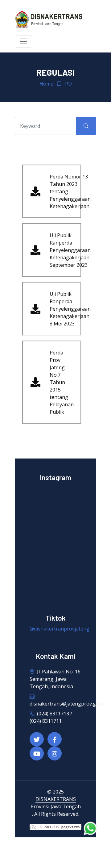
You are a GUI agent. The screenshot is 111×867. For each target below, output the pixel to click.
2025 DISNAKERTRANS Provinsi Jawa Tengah (56, 799)
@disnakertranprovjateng (59, 628)
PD (68, 83)
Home (46, 83)
